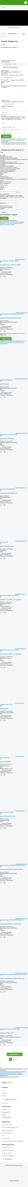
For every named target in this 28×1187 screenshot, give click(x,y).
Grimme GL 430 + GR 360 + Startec (10, 265)
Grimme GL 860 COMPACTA (8, 493)
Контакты (4, 1095)
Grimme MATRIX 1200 (6, 1033)
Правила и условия (7, 1124)
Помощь (4, 1093)
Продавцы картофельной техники (9, 1077)
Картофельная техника (6, 1071)
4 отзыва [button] (14, 64)
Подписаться (5, 338)
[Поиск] (25, 7)
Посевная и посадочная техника (13, 1073)
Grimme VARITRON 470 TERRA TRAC (11, 869)
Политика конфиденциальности (10, 1127)
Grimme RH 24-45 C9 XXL (7, 816)
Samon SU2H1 (4, 708)
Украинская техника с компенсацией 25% (12, 1141)
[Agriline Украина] (10, 2)
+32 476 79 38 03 (19, 80)
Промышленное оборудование (8, 1074)
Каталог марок (5, 1138)
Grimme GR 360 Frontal (7, 546)
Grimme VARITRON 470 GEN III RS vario (12, 978)
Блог (3, 1135)
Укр (3, 1103)
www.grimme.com (5, 81)
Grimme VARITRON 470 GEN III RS (10, 318)
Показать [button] (12, 75)
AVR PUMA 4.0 (4, 384)
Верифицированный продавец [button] (9, 47)
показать (4, 212)
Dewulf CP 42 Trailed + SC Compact (10, 599)
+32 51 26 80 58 (19, 75)
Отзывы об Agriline (6, 1133)
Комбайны (19, 1074)
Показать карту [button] (5, 100)
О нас (3, 1090)
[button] (25, 2)
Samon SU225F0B (5, 761)
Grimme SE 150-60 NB (6, 438)
